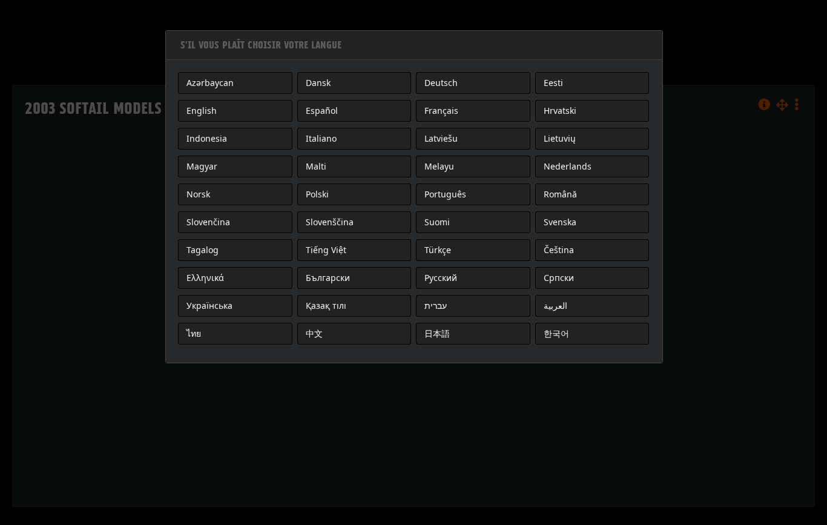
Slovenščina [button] (330, 222)
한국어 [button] (556, 333)
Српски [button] (559, 277)
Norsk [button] (198, 194)
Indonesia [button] (206, 138)
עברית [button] (435, 305)
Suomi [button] (437, 222)
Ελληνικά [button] (205, 277)
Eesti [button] (553, 82)
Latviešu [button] (441, 138)
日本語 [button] (437, 333)
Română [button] (560, 194)
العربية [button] (555, 305)
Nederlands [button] (567, 166)
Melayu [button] (439, 166)
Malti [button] (316, 166)
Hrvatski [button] (560, 110)
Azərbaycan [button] (210, 82)
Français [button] (441, 110)
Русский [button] (440, 277)
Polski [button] (317, 194)
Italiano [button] (321, 138)
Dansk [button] (318, 82)
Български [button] (328, 277)
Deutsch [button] (441, 82)
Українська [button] (209, 305)
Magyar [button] (201, 166)
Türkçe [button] (437, 250)
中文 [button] (314, 333)
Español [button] (322, 110)
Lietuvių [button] (560, 138)
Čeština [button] (559, 250)
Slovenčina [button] (208, 222)
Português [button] (445, 194)
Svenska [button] (560, 222)
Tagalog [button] (202, 250)
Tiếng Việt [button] (326, 250)
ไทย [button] (193, 333)
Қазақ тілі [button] (326, 305)
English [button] (201, 110)
